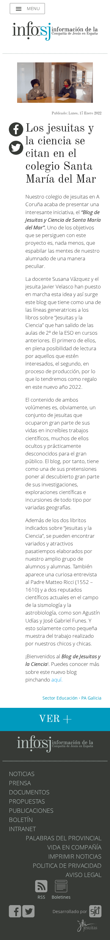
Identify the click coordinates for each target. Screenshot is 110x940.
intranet (22, 830)
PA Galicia (91, 698)
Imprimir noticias (74, 857)
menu (27, 9)
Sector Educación (60, 698)
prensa (20, 784)
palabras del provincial (63, 839)
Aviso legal (83, 875)
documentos (29, 793)
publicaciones (31, 811)
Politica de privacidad (67, 866)
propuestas (27, 802)
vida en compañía (74, 848)
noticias (22, 774)
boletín (21, 820)
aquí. (57, 680)
